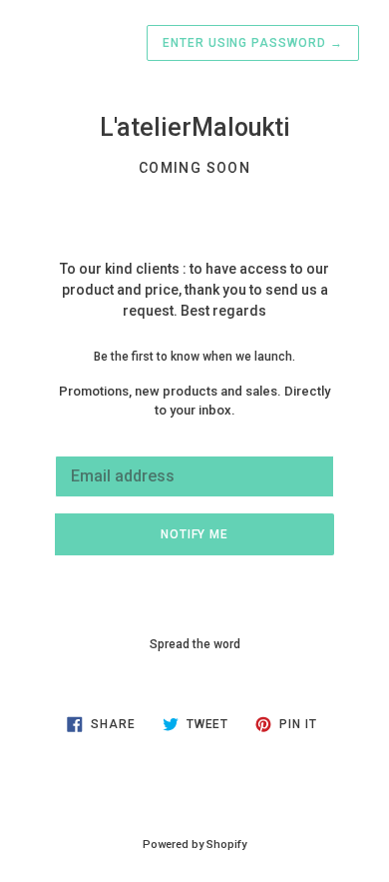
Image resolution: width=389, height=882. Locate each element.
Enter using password (253, 43)
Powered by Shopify (194, 844)
